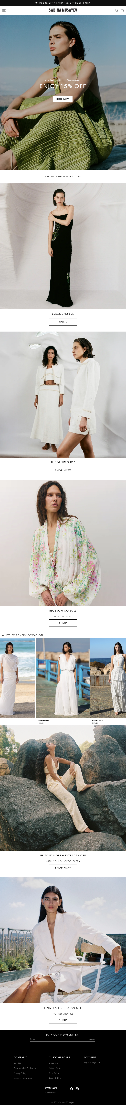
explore (63, 322)
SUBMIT (91, 1039)
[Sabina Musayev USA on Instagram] (71, 1088)
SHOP (63, 622)
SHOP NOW (63, 470)
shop (63, 1020)
